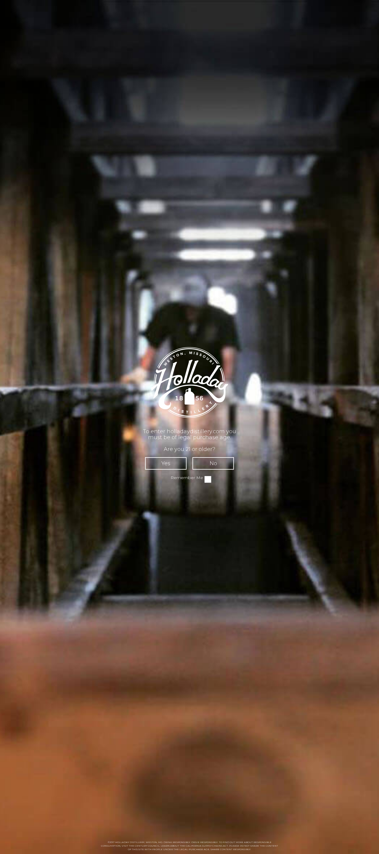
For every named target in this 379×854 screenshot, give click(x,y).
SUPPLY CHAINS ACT (215, 845)
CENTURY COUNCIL (147, 845)
